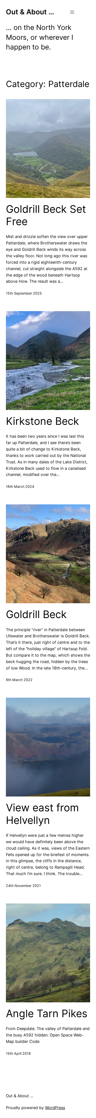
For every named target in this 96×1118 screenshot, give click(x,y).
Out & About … (30, 12)
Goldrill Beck (36, 614)
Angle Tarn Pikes (46, 1013)
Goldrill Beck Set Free (46, 215)
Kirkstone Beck (42, 421)
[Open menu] (72, 12)
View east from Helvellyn (42, 813)
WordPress (55, 1107)
